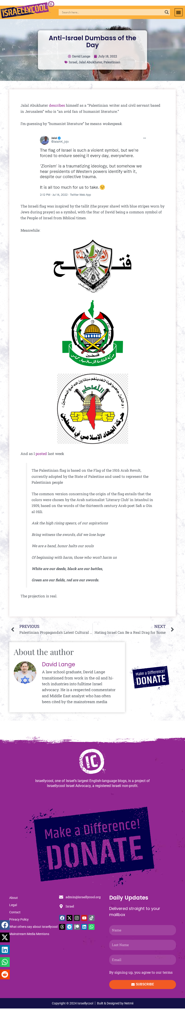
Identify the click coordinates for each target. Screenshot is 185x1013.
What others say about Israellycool (33, 926)
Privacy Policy (19, 919)
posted (41, 453)
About (13, 898)
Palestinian (112, 62)
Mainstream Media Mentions (29, 934)
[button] (179, 12)
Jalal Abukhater (90, 62)
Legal (13, 905)
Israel (73, 62)
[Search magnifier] (167, 12)
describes (57, 105)
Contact (15, 912)
